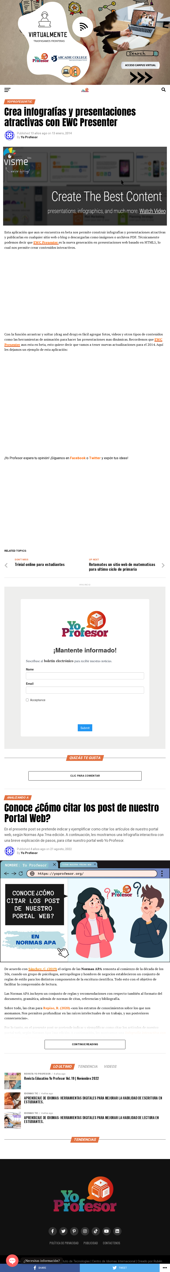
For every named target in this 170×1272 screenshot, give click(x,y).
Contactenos (111, 1243)
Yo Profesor (29, 137)
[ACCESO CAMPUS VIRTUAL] (85, 84)
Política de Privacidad (64, 1243)
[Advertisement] (84, 293)
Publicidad (91, 1243)
